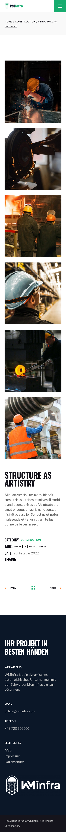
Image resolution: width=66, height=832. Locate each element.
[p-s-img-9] (33, 428)
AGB (8, 750)
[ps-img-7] (33, 293)
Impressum (12, 756)
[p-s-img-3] (33, 159)
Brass (17, 546)
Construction (31, 539)
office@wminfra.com (20, 711)
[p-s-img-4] (33, 226)
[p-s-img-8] (33, 361)
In (25, 546)
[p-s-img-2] (33, 92)
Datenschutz (14, 762)
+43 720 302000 (17, 728)
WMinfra (33, 820)
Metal (33, 546)
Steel (42, 546)
